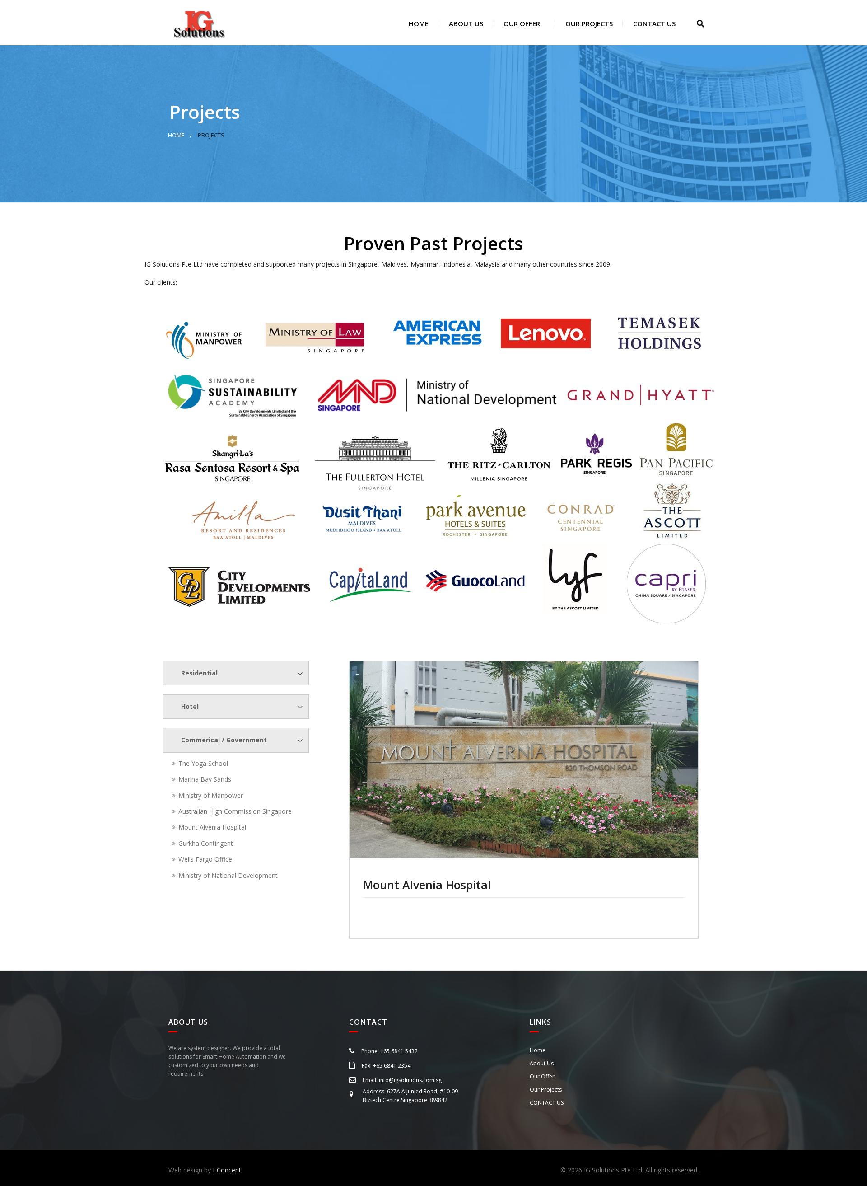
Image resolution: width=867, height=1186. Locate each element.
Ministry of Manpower (210, 795)
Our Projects (588, 23)
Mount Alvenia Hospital (212, 827)
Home (418, 23)
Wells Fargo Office (205, 859)
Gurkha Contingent (205, 843)
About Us (465, 23)
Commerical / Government (224, 740)
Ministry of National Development (228, 875)
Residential (199, 673)
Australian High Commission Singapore (235, 811)
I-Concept (227, 1170)
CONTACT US (653, 23)
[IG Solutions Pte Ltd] (199, 22)
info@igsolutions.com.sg (410, 1080)
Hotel (190, 706)
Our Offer (521, 23)
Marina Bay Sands (204, 779)
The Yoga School (203, 763)
